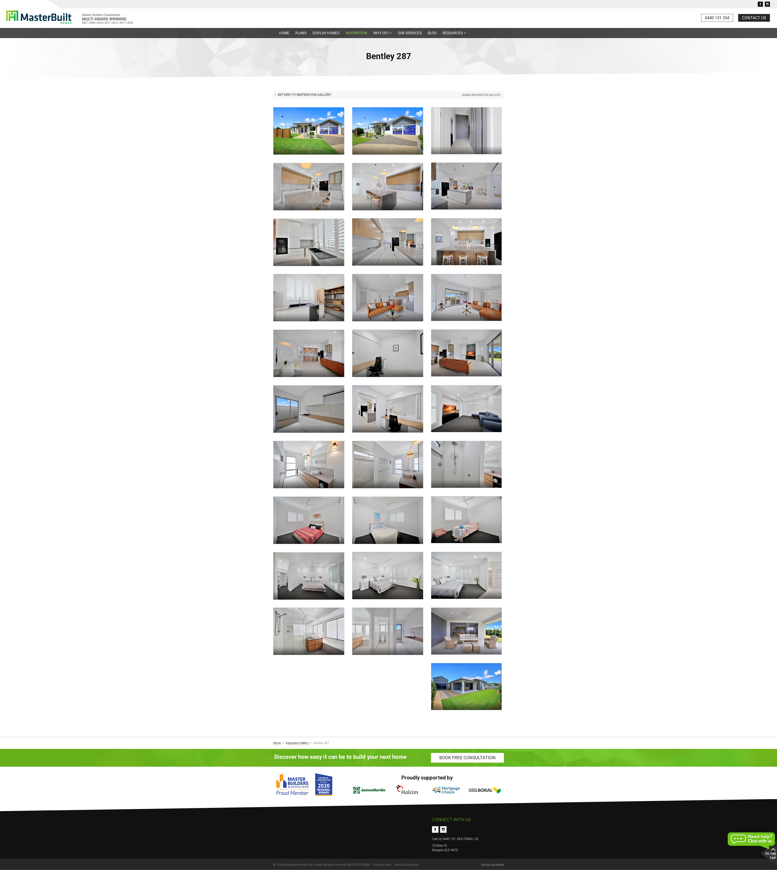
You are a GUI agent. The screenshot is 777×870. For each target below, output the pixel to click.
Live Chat (751, 841)
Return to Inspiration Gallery (304, 95)
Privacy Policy (382, 864)
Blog (432, 33)
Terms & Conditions (406, 864)
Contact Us (754, 17)
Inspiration (356, 33)
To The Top (770, 856)
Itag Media (497, 864)
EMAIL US (471, 839)
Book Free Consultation (467, 757)
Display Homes (326, 33)
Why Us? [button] (381, 33)
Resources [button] (453, 33)
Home (284, 33)
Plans (301, 33)
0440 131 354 (717, 17)
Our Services (410, 33)
